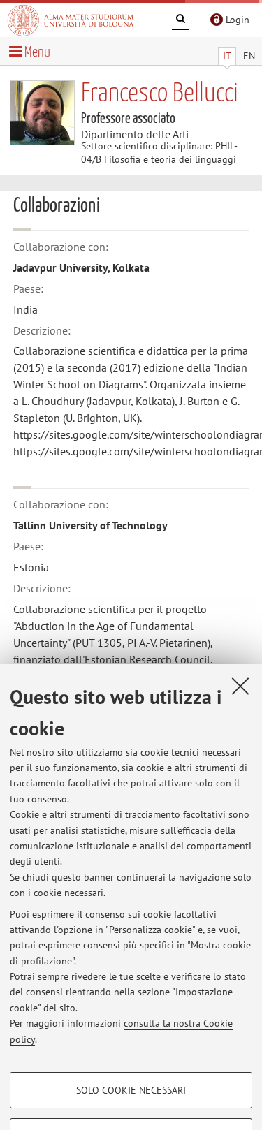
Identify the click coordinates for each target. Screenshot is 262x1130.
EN (249, 56)
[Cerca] (180, 21)
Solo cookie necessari (131, 1090)
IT (227, 56)
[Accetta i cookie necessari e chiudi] (240, 686)
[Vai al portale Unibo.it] (70, 20)
